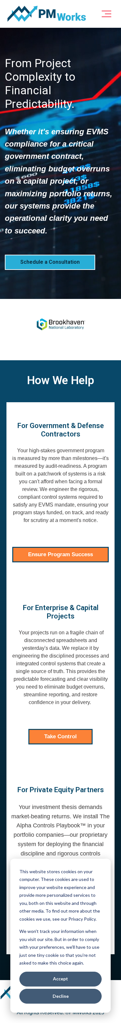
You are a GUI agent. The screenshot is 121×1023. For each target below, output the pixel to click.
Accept (60, 978)
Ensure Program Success (60, 554)
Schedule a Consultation (50, 262)
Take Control (60, 736)
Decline (61, 996)
